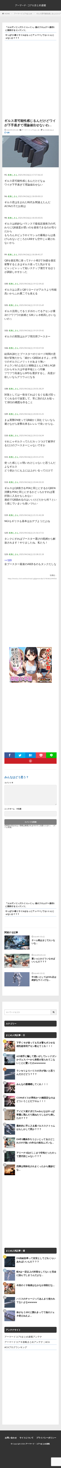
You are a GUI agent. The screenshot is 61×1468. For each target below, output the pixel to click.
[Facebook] (9, 755)
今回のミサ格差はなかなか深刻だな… (35, 1285)
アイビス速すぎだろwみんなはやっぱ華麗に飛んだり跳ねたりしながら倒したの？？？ (35, 1114)
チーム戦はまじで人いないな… (43, 941)
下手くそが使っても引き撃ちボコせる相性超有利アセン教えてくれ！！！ (35, 1044)
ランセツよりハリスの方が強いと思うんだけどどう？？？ (35, 1072)
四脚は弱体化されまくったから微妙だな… (35, 1168)
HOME (7, 14)
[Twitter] (20, 755)
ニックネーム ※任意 (12, 809)
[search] (54, 1012)
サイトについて (26, 1437)
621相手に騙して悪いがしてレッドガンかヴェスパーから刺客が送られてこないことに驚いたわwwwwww (36, 1059)
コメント (8, 783)
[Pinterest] (30, 761)
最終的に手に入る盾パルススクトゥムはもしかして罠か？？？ (35, 1127)
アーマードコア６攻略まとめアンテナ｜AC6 (27, 1342)
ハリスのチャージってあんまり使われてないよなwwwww (35, 1300)
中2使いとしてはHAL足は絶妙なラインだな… (44, 978)
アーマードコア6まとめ (23, 14)
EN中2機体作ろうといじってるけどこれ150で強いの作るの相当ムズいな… (35, 1141)
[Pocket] (41, 755)
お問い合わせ (11, 1437)
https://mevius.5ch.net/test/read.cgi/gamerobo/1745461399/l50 (32, 578)
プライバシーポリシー (46, 1437)
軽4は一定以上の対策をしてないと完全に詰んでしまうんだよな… (36, 1273)
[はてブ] (30, 755)
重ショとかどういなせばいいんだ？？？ (43, 960)
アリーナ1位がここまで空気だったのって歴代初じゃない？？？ (36, 1154)
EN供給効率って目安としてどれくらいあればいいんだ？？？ (36, 1260)
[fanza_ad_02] (30, 681)
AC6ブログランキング (15, 1347)
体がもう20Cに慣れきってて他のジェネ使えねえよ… (35, 1314)
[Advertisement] (30, 76)
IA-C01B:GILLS (48, 130)
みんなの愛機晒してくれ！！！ (32, 1084)
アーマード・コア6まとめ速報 (38, 1444)
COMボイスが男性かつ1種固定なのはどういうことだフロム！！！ (35, 1099)
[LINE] (51, 755)
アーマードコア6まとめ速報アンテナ (23, 1336)
